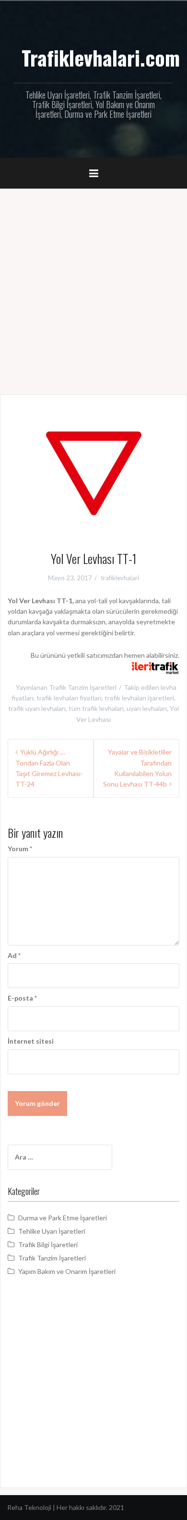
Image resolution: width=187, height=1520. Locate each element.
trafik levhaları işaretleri (139, 698)
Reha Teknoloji (30, 1507)
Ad (14, 955)
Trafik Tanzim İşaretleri (83, 687)
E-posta (22, 998)
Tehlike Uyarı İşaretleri (51, 1231)
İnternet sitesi (31, 1041)
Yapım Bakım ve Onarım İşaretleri (67, 1271)
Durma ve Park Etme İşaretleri (62, 1218)
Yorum (20, 848)
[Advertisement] (93, 286)
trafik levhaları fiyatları (69, 698)
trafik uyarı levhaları (37, 708)
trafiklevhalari (120, 578)
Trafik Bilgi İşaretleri (48, 1244)
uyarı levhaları (147, 708)
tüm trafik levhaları (96, 708)
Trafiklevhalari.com (101, 57)
